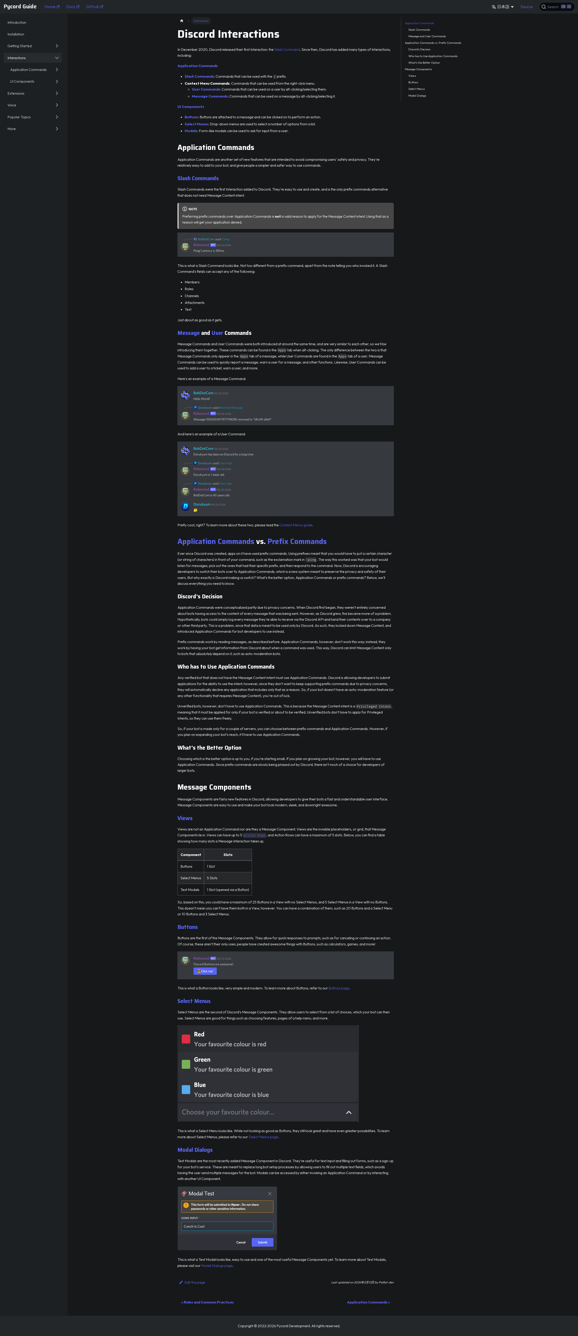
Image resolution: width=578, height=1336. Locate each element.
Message (188, 333)
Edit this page (194, 1282)
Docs (70, 6)
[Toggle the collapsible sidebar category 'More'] (57, 129)
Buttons (187, 927)
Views (185, 818)
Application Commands (28, 69)
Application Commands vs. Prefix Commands (433, 43)
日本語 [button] (503, 6)
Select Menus (194, 1001)
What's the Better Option (424, 62)
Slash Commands (198, 178)
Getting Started (19, 46)
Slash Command (287, 49)
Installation (15, 34)
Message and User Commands (427, 36)
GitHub (92, 6)
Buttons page (339, 988)
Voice (11, 105)
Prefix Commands (297, 541)
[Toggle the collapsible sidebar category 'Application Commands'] (57, 70)
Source (526, 6)
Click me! (205, 971)
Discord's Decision (419, 49)
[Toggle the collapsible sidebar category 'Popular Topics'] (57, 117)
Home (50, 6)
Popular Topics (19, 117)
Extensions (15, 93)
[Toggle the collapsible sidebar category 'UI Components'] (57, 81)
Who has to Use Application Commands (432, 56)
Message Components (418, 69)
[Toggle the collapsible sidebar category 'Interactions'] (57, 58)
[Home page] (181, 20)
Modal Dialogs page (217, 1265)
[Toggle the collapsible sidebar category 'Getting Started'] (57, 46)
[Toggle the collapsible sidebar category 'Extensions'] (57, 93)
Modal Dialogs (195, 1150)
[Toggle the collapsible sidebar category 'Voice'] (57, 105)
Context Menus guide (296, 525)
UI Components (22, 81)
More (11, 128)
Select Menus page (263, 1137)
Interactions (16, 58)
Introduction (16, 22)
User (217, 333)
